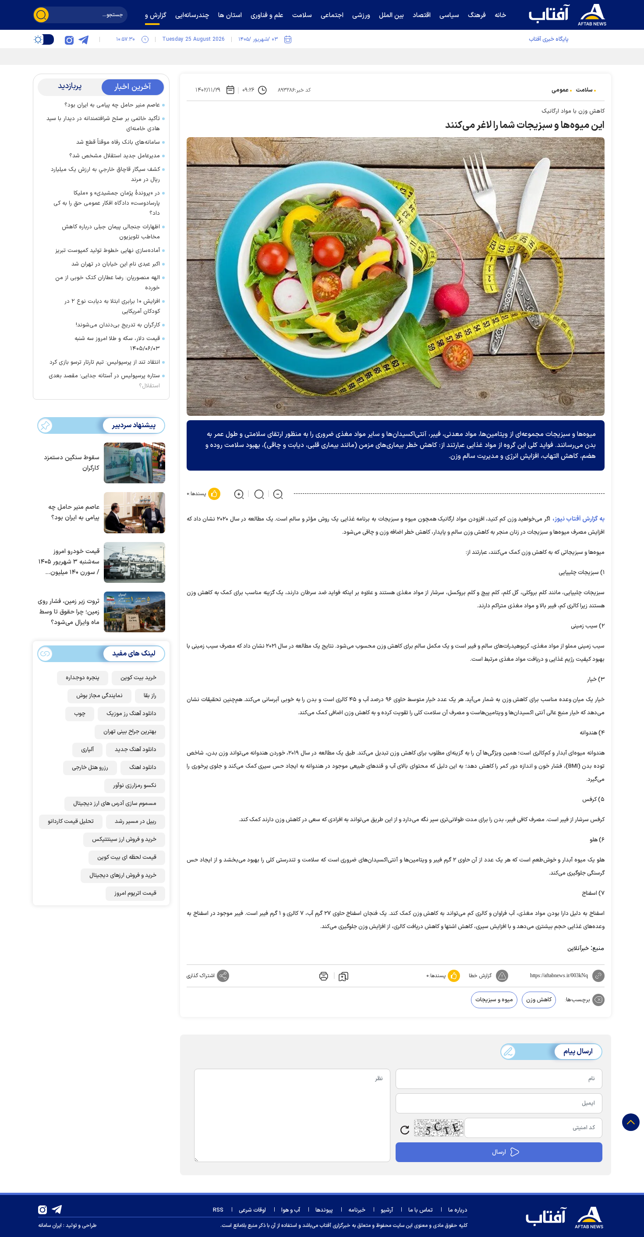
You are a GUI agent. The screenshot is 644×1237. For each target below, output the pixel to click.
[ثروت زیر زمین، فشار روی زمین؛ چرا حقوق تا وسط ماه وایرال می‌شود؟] (132, 611)
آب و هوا (290, 1210)
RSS (218, 1210)
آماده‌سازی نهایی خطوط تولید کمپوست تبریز (107, 250)
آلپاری (87, 749)
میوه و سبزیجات (494, 1000)
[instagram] (69, 39)
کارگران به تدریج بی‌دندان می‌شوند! (118, 325)
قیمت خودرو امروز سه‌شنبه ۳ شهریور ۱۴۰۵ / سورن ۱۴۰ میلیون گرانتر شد (69, 562)
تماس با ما (420, 1210)
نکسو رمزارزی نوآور (134, 785)
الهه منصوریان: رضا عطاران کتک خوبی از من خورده (107, 282)
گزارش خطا (480, 976)
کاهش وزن (539, 1000)
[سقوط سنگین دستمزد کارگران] (132, 462)
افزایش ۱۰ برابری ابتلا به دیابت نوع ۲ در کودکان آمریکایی (112, 306)
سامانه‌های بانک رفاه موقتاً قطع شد (118, 142)
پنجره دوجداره (82, 677)
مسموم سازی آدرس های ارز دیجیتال (114, 803)
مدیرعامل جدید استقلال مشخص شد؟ (114, 156)
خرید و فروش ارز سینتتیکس (124, 839)
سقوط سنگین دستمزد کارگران (71, 463)
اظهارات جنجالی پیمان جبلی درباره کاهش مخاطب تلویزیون (111, 232)
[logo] (569, 13)
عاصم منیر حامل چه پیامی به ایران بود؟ (112, 105)
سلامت (584, 90)
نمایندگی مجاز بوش (99, 695)
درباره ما (457, 1210)
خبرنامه (356, 1210)
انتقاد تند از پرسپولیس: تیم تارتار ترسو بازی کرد (105, 362)
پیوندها (324, 1210)
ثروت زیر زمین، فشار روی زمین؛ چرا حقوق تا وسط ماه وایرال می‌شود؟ (68, 612)
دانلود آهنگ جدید (135, 749)
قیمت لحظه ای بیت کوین (126, 857)
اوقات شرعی (252, 1210)
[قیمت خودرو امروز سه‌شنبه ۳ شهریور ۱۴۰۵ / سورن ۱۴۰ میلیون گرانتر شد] (132, 562)
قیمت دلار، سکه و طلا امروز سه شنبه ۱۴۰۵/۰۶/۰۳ (117, 343)
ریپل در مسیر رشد (135, 821)
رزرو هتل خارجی (90, 767)
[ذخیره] (343, 976)
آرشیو (387, 1210)
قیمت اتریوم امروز (135, 893)
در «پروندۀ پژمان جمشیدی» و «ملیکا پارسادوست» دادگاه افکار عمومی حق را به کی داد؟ (106, 203)
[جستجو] (41, 14)
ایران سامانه (50, 1226)
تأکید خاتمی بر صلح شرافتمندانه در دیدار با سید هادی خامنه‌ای (103, 123)
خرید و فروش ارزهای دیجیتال (122, 875)
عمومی (560, 90)
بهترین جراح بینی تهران (129, 731)
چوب (79, 713)
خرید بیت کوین (138, 677)
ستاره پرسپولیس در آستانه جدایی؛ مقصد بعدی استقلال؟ (104, 381)
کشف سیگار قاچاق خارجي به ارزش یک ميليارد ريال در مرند (105, 174)
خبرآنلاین (578, 948)
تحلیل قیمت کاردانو (71, 821)
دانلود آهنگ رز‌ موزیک (131, 713)
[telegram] (83, 39)
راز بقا (150, 695)
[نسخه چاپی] (323, 976)
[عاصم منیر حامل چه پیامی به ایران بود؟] (132, 512)
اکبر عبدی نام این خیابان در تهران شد (115, 264)
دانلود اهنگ (142, 767)
